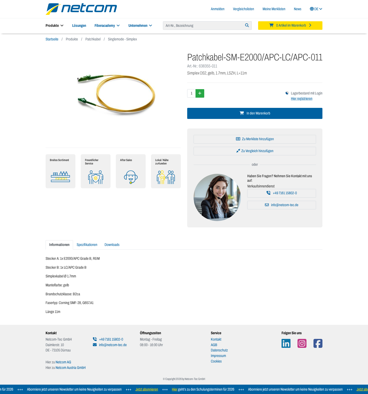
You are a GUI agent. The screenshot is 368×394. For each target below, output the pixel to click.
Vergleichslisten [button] (243, 9)
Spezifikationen (87, 245)
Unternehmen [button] (138, 25)
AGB (214, 345)
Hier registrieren (301, 98)
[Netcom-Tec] (81, 9)
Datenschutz (219, 350)
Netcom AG (63, 362)
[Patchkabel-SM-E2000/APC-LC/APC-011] (113, 94)
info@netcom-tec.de (284, 205)
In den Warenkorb (258, 113)
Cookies (216, 361)
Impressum (218, 356)
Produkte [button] (52, 25)
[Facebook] (317, 343)
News (297, 9)
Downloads (112, 245)
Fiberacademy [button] (105, 25)
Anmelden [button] (217, 9)
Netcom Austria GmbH (71, 367)
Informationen (59, 245)
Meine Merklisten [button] (274, 9)
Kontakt (216, 339)
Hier (169, 389)
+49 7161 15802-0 (284, 193)
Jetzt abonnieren (141, 389)
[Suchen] (247, 25)
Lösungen (79, 25)
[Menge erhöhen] (200, 93)
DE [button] (316, 9)
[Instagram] (302, 343)
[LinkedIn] (286, 343)
